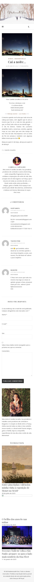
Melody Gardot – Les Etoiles (17, 114)
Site (3, 333)
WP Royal (21, 578)
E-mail (4, 324)
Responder (14, 213)
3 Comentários (23, 66)
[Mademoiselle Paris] (17, 12)
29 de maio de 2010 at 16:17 (18, 210)
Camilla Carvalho (10, 150)
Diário (10, 59)
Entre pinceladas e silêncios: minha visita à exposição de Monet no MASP (16, 487)
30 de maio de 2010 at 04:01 (18, 272)
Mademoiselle (20, 59)
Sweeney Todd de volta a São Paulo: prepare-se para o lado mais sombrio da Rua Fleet (17, 553)
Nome (4, 315)
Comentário (5, 351)
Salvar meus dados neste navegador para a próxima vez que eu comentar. (16, 346)
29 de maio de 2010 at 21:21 (18, 243)
